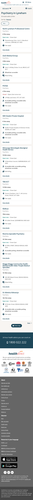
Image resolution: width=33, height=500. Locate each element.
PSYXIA (5, 86)
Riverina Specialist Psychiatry (13, 234)
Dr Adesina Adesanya (11, 292)
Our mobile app (5, 386)
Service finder (4, 430)
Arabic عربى (4, 442)
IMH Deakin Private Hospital (13, 116)
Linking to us (4, 389)
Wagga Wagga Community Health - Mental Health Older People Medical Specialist (16, 266)
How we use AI (5, 403)
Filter (6, 24)
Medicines (4, 427)
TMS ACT (6, 181)
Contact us (4, 406)
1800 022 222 (17, 342)
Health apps (4, 424)
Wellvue (6, 208)
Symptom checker (5, 433)
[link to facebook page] (5, 472)
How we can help (5, 383)
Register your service (6, 394)
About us (3, 412)
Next (28, 323)
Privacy (3, 400)
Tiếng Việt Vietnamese (7, 454)
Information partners (6, 392)
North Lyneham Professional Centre (16, 28)
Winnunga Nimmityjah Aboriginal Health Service (15, 149)
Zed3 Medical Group (10, 55)
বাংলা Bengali (4, 445)
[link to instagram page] (8, 472)
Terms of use (4, 397)
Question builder (5, 436)
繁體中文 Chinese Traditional (8, 451)
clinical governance (11, 479)
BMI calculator (5, 421)
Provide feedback (5, 409)
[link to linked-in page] (12, 472)
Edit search (5, 8)
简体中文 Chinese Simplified (8, 448)
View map (18, 326)
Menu (29, 2)
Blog (2, 418)
